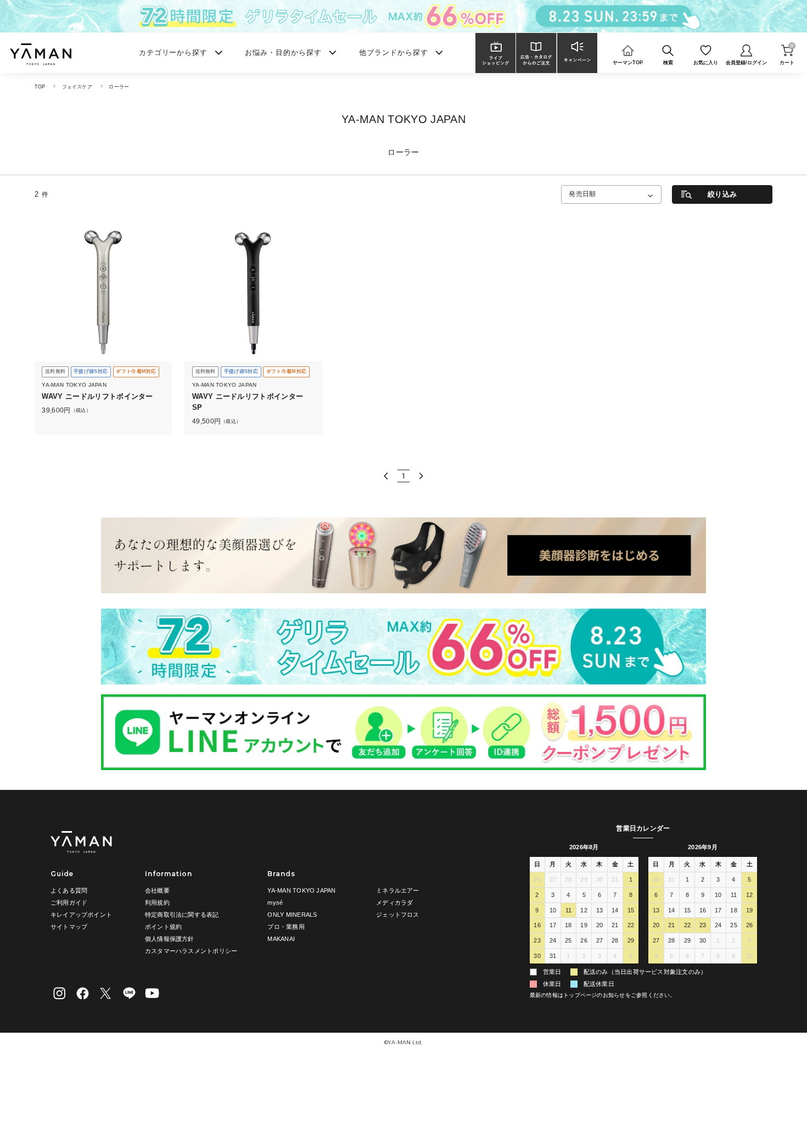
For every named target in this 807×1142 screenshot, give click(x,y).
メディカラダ (394, 902)
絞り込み (722, 194)
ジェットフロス (397, 914)
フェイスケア (77, 87)
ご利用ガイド (69, 902)
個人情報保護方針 (169, 938)
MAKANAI (281, 938)
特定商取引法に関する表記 (182, 914)
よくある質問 (69, 890)
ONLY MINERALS (292, 914)
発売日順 (582, 194)
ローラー (119, 87)
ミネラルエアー (397, 890)
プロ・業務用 (285, 926)
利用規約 (157, 902)
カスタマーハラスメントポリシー (191, 951)
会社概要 (157, 890)
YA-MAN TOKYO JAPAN (301, 890)
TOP (40, 87)
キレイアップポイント (81, 914)
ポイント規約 (163, 926)
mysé (275, 902)
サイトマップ (69, 926)
